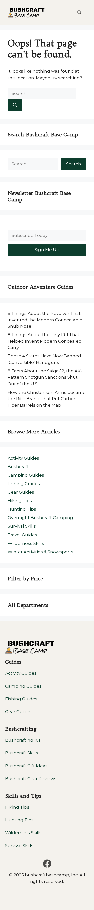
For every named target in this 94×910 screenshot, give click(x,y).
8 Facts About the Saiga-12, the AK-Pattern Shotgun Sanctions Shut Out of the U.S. (45, 377)
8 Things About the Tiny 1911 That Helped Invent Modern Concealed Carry (45, 341)
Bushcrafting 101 (22, 740)
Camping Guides (26, 475)
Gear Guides (21, 492)
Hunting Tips (22, 509)
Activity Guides (23, 458)
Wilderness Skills (26, 543)
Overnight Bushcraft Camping (40, 517)
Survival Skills (22, 526)
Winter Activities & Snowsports (40, 551)
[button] (79, 12)
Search (73, 163)
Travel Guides (22, 534)
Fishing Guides (24, 483)
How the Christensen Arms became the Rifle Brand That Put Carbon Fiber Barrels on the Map (47, 399)
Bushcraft (18, 466)
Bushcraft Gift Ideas (26, 765)
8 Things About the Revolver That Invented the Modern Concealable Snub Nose (45, 320)
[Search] (15, 105)
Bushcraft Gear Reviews (30, 778)
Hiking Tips (20, 500)
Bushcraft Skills (21, 752)
